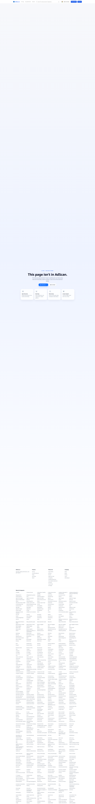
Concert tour (29, 676)
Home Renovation (51, 759)
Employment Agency (30, 702)
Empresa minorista (72, 703)
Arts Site (17, 614)
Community (39, 669)
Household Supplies (41, 763)
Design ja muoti (51, 686)
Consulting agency (19, 677)
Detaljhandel (71, 688)
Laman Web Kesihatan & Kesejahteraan (63, 790)
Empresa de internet (30, 703)
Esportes (38, 712)
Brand (66, 573)
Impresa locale (29, 766)
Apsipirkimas (71, 608)
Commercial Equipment (73, 667)
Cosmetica (28, 679)
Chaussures (18, 658)
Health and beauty (30, 744)
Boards (33, 1)
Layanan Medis (18, 795)
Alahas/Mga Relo (30, 601)
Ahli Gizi (28, 599)
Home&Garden (50, 760)
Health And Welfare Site (63, 744)
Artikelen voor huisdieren (31, 611)
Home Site (28, 760)
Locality (49, 801)
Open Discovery (43, 284)
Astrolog (28, 614)
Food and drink (61, 721)
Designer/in (29, 688)
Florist (60, 719)
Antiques (49, 605)
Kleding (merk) (40, 785)
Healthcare (18, 750)
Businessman (39, 647)
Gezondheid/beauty (30, 735)
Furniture (49, 726)
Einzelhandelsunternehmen (21, 699)
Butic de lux (61, 647)
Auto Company (29, 616)
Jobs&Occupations (72, 778)
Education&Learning (30, 696)
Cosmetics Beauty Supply (52, 679)
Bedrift (70, 629)
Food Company (50, 723)
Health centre (61, 746)
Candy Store (61, 650)
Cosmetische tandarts (63, 679)
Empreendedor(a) (51, 702)
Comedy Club (29, 667)
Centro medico (50, 656)
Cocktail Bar (71, 664)
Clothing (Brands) (19, 664)
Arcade (28, 610)
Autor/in (17, 619)
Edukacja (49, 697)
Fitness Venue (29, 719)
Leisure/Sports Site (72, 795)
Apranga (60, 608)
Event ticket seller (30, 713)
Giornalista (29, 737)
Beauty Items (61, 627)
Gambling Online (30, 729)
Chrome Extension (35, 573)
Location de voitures (62, 801)
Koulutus (17, 789)
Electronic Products (72, 699)
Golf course (61, 737)
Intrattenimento (51, 772)
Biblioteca (50, 633)
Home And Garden (40, 756)
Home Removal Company (41, 759)
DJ (37, 691)
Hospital (38, 762)
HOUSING (60, 763)
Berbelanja (18, 633)
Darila (70, 682)
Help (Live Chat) (51, 576)
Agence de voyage (19, 598)
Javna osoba (50, 775)
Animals (70, 604)
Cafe (16, 649)
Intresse (60, 772)
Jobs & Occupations (19, 778)
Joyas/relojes (71, 779)
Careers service (51, 653)
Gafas (60, 726)
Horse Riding (29, 762)
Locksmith (71, 801)
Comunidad (71, 673)
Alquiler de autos (72, 601)
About (66, 571)
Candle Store (39, 650)
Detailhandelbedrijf (51, 688)
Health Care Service (40, 746)
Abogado (39, 595)
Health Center (50, 746)
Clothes (28, 663)
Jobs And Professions (52, 778)
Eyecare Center (72, 713)
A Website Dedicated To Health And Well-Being (73, 593)
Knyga (49, 785)
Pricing (22, 1)
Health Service (18, 749)
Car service (18, 653)
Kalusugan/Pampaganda (31, 781)
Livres (60, 798)
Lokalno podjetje (72, 802)
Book (27, 637)
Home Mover (18, 759)
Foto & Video (18, 726)
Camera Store (39, 649)
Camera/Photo (61, 649)
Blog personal (71, 634)
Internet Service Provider (20, 772)
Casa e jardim (39, 655)
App (70, 605)
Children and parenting (41, 660)
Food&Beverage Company (42, 725)
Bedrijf (17, 630)
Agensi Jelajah (61, 598)
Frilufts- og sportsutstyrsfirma (30, 727)
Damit (17, 682)
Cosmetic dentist (72, 677)
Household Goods (72, 762)
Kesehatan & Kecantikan (20, 784)
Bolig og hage (61, 636)
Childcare (17, 660)
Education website (72, 694)
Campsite (17, 650)
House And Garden (62, 762)
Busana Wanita (29, 645)
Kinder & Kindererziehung (74, 784)
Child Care (50, 658)
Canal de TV (29, 650)
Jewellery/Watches (19, 776)
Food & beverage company (21, 721)
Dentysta (49, 685)
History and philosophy (52, 753)
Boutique (49, 639)
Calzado (28, 649)
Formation (71, 725)
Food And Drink (72, 721)
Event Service (18, 713)
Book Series (39, 637)
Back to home (52, 284)
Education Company (30, 694)
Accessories (50, 595)
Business (49, 645)
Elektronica (39, 700)
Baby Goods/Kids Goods (41, 621)
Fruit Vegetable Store (41, 726)
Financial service (30, 718)
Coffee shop (18, 666)
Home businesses (62, 756)
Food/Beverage (29, 725)
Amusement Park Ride (73, 602)
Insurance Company (73, 769)
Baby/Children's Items (31, 624)
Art (48, 610)
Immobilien (50, 765)
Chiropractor (18, 661)
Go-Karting (50, 737)
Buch (17, 643)
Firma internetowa (19, 719)
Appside (49, 608)
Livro (70, 798)
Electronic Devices (62, 699)
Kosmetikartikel (51, 788)
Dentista (28, 685)
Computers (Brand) (51, 673)
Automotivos (50, 617)
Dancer (60, 682)
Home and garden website (53, 756)
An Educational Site (19, 604)
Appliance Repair (19, 608)
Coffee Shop (29, 666)
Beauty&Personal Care (63, 629)
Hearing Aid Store (51, 750)
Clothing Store (29, 664)
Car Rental (71, 652)
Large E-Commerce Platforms (40, 793)
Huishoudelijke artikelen (41, 765)
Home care (18, 757)
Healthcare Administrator (31, 750)
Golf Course (71, 737)
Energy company (30, 706)
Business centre (29, 647)
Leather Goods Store (30, 795)
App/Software (39, 607)
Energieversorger (19, 706)
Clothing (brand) (62, 663)
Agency (49, 598)
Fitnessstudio (39, 719)
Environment (29, 709)
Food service (71, 723)
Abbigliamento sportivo (31, 595)
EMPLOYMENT (18, 702)
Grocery (60, 739)
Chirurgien (29, 661)
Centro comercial (30, 656)
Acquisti (70, 595)
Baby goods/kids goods (31, 621)
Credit (49, 680)
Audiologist (71, 614)
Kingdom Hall (18, 785)
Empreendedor (40, 702)
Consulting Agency (30, 677)
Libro (38, 796)
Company (49, 671)
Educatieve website (62, 692)
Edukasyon (61, 697)
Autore (28, 619)
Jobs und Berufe (62, 778)
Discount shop (72, 689)
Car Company (71, 650)
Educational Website (41, 697)
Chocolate (39, 661)
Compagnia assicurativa (31, 671)
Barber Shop (18, 627)
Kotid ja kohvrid (72, 788)
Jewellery (60, 775)
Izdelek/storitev (29, 775)
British (60, 640)
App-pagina (29, 607)
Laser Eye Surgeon (51, 792)
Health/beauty (39, 749)
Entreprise (71, 707)
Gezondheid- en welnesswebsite (19, 736)
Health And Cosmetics (41, 744)
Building (38, 643)
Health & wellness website (74, 742)
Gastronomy (71, 731)
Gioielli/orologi (18, 737)
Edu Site (49, 692)
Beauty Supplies (40, 629)
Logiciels (38, 802)
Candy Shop (50, 650)
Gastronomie (61, 731)
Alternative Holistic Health (20, 602)
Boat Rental (50, 636)
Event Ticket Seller (40, 713)
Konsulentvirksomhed (41, 788)
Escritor (17, 712)
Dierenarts (28, 689)
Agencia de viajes (40, 598)
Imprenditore (71, 765)
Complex (60, 671)
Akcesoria (71, 599)
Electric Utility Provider (31, 699)
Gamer (60, 729)
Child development (62, 658)
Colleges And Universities (74, 666)
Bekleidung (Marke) (62, 630)
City (59, 661)
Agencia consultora (30, 598)
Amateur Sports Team (41, 602)
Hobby (60, 753)
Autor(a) (70, 617)
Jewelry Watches (40, 776)
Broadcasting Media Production (73, 641)
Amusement (61, 602)
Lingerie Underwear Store (31, 798)
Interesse (28, 771)
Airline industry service (41, 599)
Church (49, 661)
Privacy (66, 574)
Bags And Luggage (62, 624)
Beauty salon (71, 627)
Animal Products (51, 604)
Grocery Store (71, 739)
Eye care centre (61, 713)
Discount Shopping (19, 691)
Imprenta (17, 766)
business (39, 645)
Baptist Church (61, 626)
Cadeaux (71, 647)
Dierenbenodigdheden (41, 689)
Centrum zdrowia (62, 656)
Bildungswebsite (40, 634)
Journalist (49, 779)
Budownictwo (29, 643)
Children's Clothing (62, 660)
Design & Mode (29, 686)
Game (38, 729)
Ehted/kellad (71, 697)
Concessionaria (51, 676)
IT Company (18, 775)
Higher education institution (30, 754)
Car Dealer (28, 652)
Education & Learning (20, 694)
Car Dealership (40, 652)
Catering (49, 655)
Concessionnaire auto (63, 676)
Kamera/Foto (39, 781)
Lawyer (70, 792)
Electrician (39, 699)
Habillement (39, 741)
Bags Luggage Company (73, 624)
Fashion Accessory (62, 715)
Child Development (72, 658)
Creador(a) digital (30, 680)
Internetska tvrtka (30, 772)
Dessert (38, 688)
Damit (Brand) (29, 682)
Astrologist (39, 614)
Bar (70, 626)
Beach (38, 627)
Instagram (28, 769)
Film (48, 716)
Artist (38, 611)
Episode (49, 709)
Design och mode (62, 686)
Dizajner (28, 691)
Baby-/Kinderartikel (62, 621)
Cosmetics (39, 679)
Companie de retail (40, 671)
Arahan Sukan (18, 610)
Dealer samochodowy (52, 683)
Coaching (60, 664)
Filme (70, 716)
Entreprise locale (19, 709)
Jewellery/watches (72, 775)
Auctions (60, 614)
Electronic (50, 699)
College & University (51, 666)
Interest (38, 771)
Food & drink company (52, 721)
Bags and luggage (51, 624)
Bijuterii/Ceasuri (72, 633)
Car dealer (18, 652)
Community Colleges (73, 669)
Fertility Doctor (40, 716)
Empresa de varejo (62, 703)
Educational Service (62, 696)
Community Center (51, 669)
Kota (59, 788)
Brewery (17, 640)
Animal (38, 604)
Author (17, 616)
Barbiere (28, 627)
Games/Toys (39, 731)
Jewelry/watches (62, 776)
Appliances (29, 608)
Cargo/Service (61, 653)
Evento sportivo (51, 713)
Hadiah (49, 741)
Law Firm (60, 792)
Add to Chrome (66, 1)
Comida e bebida (40, 667)
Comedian (18, 667)
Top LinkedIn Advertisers (53, 580)
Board (33, 577)
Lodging (28, 802)
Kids (59, 784)
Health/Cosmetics (62, 749)
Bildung (17, 634)
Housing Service (72, 763)
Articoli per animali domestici (19, 612)
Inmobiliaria (18, 769)
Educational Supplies (30, 697)
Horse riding (18, 762)
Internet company (51, 771)
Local (38, 799)
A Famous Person (30, 592)
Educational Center (40, 696)
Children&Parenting (73, 660)
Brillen (49, 640)
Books (49, 637)
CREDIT (60, 680)
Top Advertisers (28, 1)
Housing (49, 763)
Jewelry (28, 776)
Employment (71, 700)
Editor (38, 692)
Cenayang (71, 655)
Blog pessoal (29, 636)
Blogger (38, 636)
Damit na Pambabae (41, 682)
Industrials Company (52, 766)
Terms (66, 576)
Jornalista (39, 779)
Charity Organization (73, 656)
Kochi (60, 785)
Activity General (19, 596)
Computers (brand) (40, 673)
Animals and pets (30, 605)
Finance (17, 718)
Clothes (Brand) (40, 663)
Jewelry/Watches (72, 776)
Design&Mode (72, 686)
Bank (49, 626)
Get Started (74, 1)
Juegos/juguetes (19, 781)
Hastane (70, 741)
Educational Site (19, 697)
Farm (27, 715)
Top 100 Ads (50, 584)
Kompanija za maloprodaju (71, 786)
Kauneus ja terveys (62, 781)
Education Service (51, 694)
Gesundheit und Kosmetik (42, 732)
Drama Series (71, 691)
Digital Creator (61, 689)
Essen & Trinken (51, 712)
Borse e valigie (18, 639)
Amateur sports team (30, 602)
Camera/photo (50, 649)
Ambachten (50, 602)
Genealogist (18, 732)
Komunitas (29, 788)
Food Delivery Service (62, 723)
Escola (70, 709)
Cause (60, 655)
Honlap (70, 760)
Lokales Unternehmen (63, 802)
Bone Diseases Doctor (20, 637)
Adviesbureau (50, 596)
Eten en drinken (62, 712)
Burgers (17, 645)
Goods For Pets (29, 739)
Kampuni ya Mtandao (52, 781)
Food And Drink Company (31, 723)
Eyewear (17, 715)
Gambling (17, 729)
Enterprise (50, 706)
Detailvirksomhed (62, 688)
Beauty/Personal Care (52, 629)
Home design (50, 757)
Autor (60, 617)
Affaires (70, 596)
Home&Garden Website (63, 760)
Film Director (61, 716)
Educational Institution (52, 696)
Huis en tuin (18, 765)
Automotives (39, 617)
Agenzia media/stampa (20, 599)
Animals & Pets (18, 605)
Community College (62, 669)
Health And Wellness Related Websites (19, 747)
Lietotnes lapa (61, 796)
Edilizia (28, 692)
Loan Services (29, 799)
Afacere (60, 596)
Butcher (49, 647)
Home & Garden (72, 753)
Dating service (18, 683)
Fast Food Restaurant (30, 716)
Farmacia (39, 715)
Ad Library (34, 576)
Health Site (29, 749)
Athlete (49, 614)
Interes (17, 771)
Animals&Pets (39, 605)
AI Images (50, 585)
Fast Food (17, 716)
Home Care (29, 757)
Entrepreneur (50, 707)
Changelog (50, 577)
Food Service (18, 725)
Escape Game (61, 709)
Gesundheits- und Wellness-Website (62, 733)
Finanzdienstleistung (62, 718)
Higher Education (19, 753)
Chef (38, 658)
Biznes (60, 634)
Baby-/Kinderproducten (73, 621)
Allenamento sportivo (63, 601)
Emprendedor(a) (72, 702)
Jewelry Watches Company (53, 776)
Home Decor (39, 757)
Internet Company (62, 771)
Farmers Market (51, 715)
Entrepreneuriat (62, 707)
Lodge (17, 802)
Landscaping (18, 792)
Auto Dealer (39, 616)
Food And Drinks (40, 723)
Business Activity (72, 645)
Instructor (39, 769)
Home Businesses (72, 756)
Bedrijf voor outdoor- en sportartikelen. (31, 631)
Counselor (71, 679)
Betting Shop (29, 633)
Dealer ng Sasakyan (40, 683)
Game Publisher (51, 729)
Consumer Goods (51, 677)
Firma (70, 718)
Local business (72, 799)
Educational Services (73, 696)
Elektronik (50, 700)
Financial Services (51, 718)
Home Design (61, 757)
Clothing (49, 663)
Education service (40, 694)
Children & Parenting (30, 660)
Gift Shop (49, 735)
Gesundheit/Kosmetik (52, 732)
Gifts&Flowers (71, 735)
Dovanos (60, 691)
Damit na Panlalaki (51, 682)
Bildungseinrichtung (30, 634)
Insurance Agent (51, 769)
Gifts (59, 735)
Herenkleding (71, 750)
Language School (30, 792)
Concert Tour (39, 676)
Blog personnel (18, 636)
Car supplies (29, 653)
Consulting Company (41, 677)
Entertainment (61, 706)
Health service (72, 746)
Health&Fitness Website (73, 749)
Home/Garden (39, 760)
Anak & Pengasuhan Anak (31, 604)
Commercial (61, 667)
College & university (41, 666)
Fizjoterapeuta (50, 719)
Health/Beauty (50, 749)
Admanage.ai (67, 577)
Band (38, 626)
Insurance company (62, 769)
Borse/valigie (29, 639)
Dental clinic (61, 683)
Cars (16, 655)
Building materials (51, 643)
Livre (49, 798)
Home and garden (30, 756)
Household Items (19, 763)
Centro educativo (40, 656)
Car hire (49, 652)
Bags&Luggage (29, 626)
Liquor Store (39, 798)
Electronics (18, 700)
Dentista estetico (40, 685)
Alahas (17, 601)
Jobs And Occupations (41, 778)
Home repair (61, 759)
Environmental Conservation (40, 710)
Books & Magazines (62, 637)
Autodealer (29, 617)
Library (28, 796)
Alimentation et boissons (52, 601)
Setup (33, 574)
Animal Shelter (61, 604)
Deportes (60, 685)
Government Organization (53, 739)
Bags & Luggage (40, 624)
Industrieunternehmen (63, 766)
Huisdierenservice (30, 765)
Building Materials (62, 643)
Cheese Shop (29, 658)
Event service (71, 712)
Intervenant (39, 772)
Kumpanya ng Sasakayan (52, 789)
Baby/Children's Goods (20, 624)
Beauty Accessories (51, 627)
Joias (27, 779)
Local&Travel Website (41, 801)
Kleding (28, 785)
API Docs (50, 573)
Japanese (39, 775)
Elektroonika (61, 700)
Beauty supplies (29, 629)
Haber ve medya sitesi (31, 741)
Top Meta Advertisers (52, 579)
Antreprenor (61, 605)
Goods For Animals (19, 739)
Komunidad (18, 788)
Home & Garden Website (20, 756)
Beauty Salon (18, 629)
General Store (29, 732)
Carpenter (71, 653)
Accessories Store (62, 595)
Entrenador (39, 707)
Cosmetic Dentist (19, 679)
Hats (16, 742)
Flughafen (71, 719)
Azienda (49, 619)
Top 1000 (50, 582)
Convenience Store (62, 677)
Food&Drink (50, 725)
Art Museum (61, 610)
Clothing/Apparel (40, 664)
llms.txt (49, 574)
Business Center (19, 647)
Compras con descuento (73, 671)
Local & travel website (52, 799)
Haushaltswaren (40, 742)
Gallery (70, 726)
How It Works (50, 571)
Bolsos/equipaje (72, 636)
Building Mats (71, 643)
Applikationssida (40, 608)
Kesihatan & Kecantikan (41, 784)
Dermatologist (72, 685)
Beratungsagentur (72, 630)
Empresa (17, 703)
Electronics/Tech (30, 700)
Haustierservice (61, 742)
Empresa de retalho (40, 703)
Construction (71, 676)
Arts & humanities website (63, 611)
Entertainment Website (31, 707)
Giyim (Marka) (39, 737)
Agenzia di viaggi (72, 598)
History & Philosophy (41, 753)
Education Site (61, 694)
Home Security (18, 760)
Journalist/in (61, 779)
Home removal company (31, 759)
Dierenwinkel (50, 689)
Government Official (41, 739)
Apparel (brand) (61, 607)
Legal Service (50, 795)
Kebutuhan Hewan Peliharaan (72, 782)
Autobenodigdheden (19, 617)
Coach (49, 664)
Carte (28, 655)
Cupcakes (71, 680)
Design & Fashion (19, 686)
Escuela (28, 712)
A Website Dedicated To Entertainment (63, 593)
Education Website (19, 696)
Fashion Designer (72, 715)
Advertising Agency (40, 596)
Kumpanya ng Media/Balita (29, 790)
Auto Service (50, 616)
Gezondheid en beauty (73, 732)
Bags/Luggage (18, 626)
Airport (60, 599)
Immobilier (61, 765)
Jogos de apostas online (20, 779)
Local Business (18, 801)
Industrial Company (41, 766)
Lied (48, 796)
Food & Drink (39, 721)
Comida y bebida (51, 667)
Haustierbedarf (51, 742)
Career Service (40, 653)
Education (71, 692)
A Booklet (17, 592)
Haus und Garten (30, 742)
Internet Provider (72, 771)
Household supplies (30, 763)
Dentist (17, 685)
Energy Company (40, 706)
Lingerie (17, 798)
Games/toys (29, 731)
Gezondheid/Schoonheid (41, 735)
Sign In (79, 1)
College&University (62, 666)
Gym (16, 741)
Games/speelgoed (19, 731)
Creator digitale (40, 680)
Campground (71, 649)
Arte (70, 610)
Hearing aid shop (40, 750)
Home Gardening (72, 757)
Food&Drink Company (63, 725)
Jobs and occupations (30, 778)
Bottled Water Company (41, 639)
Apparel (49, 607)
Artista (49, 611)
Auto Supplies (61, 616)
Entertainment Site (72, 706)
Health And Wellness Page (74, 744)
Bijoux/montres (61, 633)
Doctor (49, 691)
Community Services (19, 671)
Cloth (17, 663)
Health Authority (30, 746)
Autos (38, 619)
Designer (17, 688)
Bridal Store (39, 640)
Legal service (39, 795)
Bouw (60, 639)
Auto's (70, 616)
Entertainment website (20, 707)
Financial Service (40, 718)
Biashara (38, 633)
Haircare (60, 741)
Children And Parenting (52, 660)
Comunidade (18, 676)
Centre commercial (19, 656)
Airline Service (50, 599)
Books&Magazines (72, 637)
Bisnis (49, 634)
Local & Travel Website (63, 799)
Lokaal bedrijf (50, 802)
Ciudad (70, 661)
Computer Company (30, 673)
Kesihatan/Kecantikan (52, 784)
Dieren (17, 689)
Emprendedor (61, 702)
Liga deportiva (72, 796)
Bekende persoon (40, 630)
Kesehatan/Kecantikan (31, 784)
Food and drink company (20, 723)
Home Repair (71, 759)
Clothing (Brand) (72, 663)
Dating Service (29, 683)
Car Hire (60, 652)
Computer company (19, 673)
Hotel (49, 762)
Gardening (50, 731)
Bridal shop (29, 640)
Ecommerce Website (19, 692)
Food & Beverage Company (30, 722)
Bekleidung (50, 630)
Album (38, 601)
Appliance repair (72, 607)
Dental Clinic (71, 683)
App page (17, 607)
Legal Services (61, 795)
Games (70, 729)
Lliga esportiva (18, 799)
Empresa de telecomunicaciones (51, 704)
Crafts (17, 680)
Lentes (17, 796)
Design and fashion (40, 686)
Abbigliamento (18, 595)
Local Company (29, 801)
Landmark (71, 789)
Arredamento (39, 610)
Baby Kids (50, 621)
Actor (27, 596)
